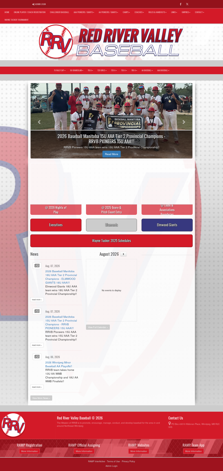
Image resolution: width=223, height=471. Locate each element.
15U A (123, 70)
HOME (7, 12)
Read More (111, 154)
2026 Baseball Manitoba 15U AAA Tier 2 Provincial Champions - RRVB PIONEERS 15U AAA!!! (61, 322)
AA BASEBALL (146, 70)
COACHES (138, 12)
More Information (29, 451)
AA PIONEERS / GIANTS (108, 12)
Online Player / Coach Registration (29, 12)
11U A (89, 70)
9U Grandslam (76, 70)
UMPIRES (185, 12)
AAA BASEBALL (162, 70)
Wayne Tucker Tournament (17, 19)
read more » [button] (37, 299)
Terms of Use (113, 461)
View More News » (41, 398)
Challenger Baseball (59, 12)
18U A (134, 70)
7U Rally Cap (59, 70)
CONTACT (199, 12)
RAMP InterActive (96, 461)
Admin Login (112, 465)
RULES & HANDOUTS (157, 12)
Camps (125, 12)
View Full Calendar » (98, 327)
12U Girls (101, 70)
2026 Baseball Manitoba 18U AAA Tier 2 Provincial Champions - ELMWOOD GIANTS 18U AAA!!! (61, 276)
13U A (113, 70)
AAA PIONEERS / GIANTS (83, 12)
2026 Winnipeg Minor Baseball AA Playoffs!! (58, 364)
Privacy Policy (128, 461)
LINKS (173, 12)
